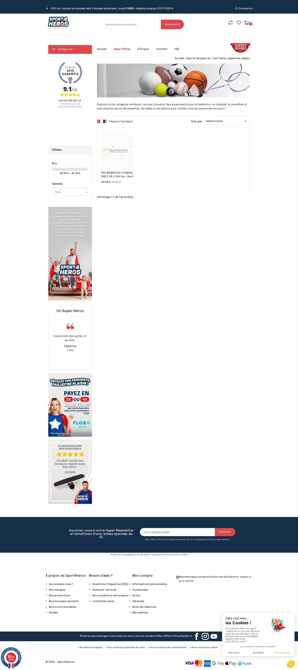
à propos (143, 49)
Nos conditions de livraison (110, 595)
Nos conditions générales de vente (126, 648)
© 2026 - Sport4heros (60, 662)
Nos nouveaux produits (64, 601)
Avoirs (136, 595)
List (105, 121)
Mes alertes (140, 613)
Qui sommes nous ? (61, 584)
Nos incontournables (62, 607)
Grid (99, 121)
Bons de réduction (144, 607)
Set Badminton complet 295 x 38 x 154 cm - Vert (117, 175)
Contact (161, 49)
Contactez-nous (103, 601)
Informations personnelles (149, 584)
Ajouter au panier (107, 151)
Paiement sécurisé (104, 590)
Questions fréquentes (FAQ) (110, 584)
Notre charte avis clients (205, 648)
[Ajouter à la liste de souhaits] (128, 151)
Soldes (53, 613)
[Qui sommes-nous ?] (70, 254)
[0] (246, 22)
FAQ (177, 49)
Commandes (140, 590)
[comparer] (230, 22)
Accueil (101, 49)
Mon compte (142, 575)
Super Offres (122, 49)
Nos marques (57, 590)
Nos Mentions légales (91, 648)
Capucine (70, 346)
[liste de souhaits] (238, 22)
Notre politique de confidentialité (168, 648)
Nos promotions (59, 595)
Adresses (138, 601)
